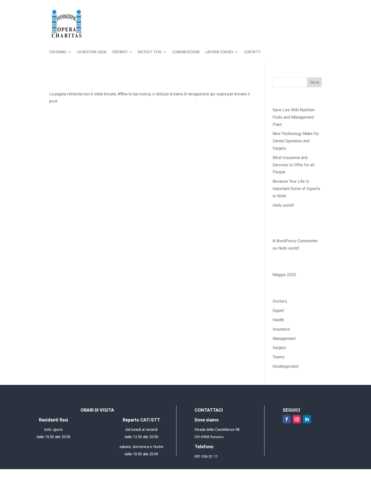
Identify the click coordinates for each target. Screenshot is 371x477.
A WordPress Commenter (295, 240)
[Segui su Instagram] (297, 419)
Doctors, (280, 301)
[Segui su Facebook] (287, 419)
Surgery (279, 347)
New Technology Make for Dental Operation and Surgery (296, 141)
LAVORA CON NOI (219, 52)
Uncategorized (285, 366)
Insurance (281, 329)
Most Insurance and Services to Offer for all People (293, 165)
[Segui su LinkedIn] (307, 419)
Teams (278, 357)
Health (278, 319)
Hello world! (283, 205)
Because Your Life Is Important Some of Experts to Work (296, 188)
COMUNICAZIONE (186, 52)
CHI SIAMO (57, 52)
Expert (278, 310)
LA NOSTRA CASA (92, 52)
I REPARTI (119, 52)
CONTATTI (252, 52)
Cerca (314, 82)
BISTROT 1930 (150, 52)
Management (284, 338)
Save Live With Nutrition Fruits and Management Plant (294, 117)
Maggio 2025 (284, 274)
